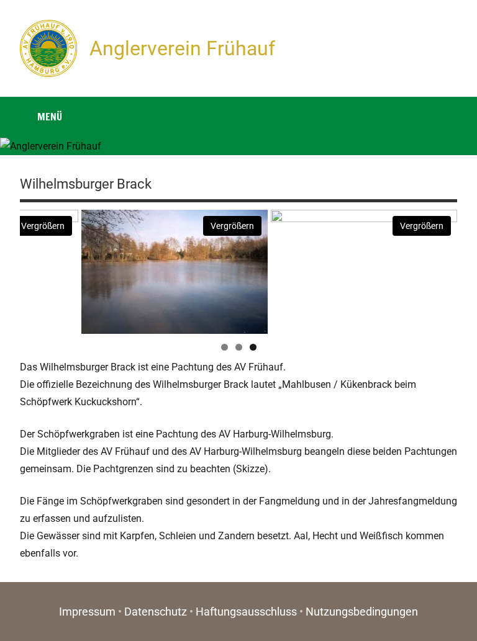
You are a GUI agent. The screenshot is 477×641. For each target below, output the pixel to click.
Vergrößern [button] (43, 226)
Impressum (87, 611)
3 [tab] (253, 347)
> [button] (441, 268)
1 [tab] (224, 347)
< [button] (35, 268)
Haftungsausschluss (246, 611)
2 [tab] (238, 347)
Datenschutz (155, 611)
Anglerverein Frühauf (182, 48)
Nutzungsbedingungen (362, 611)
